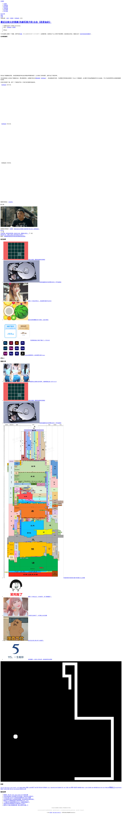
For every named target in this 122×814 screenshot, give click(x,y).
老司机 (120, 787)
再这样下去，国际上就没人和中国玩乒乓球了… (12, 234)
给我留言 (57, 807)
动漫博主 (24, 787)
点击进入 (10, 202)
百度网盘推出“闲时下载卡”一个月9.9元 (40, 340)
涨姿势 (75, 787)
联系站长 (61, 807)
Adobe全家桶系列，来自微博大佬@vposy (35, 355)
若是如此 (43, 78)
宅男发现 (9, 27)
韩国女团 (17, 789)
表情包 (5, 789)
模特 (72, 787)
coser (11, 787)
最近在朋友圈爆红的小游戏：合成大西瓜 (38, 319)
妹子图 (36, 787)
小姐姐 (51, 787)
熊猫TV (83, 787)
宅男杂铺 (5, 8)
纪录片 (104, 787)
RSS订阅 (3, 13)
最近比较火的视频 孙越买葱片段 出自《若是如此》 (26, 22)
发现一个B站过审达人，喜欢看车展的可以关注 (39, 301)
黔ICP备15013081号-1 (57, 812)
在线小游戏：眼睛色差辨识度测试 (36, 259)
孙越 (21, 34)
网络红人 (112, 787)
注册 (2, 16)
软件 (13, 789)
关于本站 (69, 807)
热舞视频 (79, 787)
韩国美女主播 (23, 789)
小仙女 (48, 787)
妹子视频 (5, 9)
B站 (5, 787)
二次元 (18, 787)
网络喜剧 (38, 78)
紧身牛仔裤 (100, 787)
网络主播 (107, 787)
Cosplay (14, 787)
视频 (8, 789)
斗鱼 (64, 787)
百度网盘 (89, 787)
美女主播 (117, 787)
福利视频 (96, 787)
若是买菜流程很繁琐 (85, 34)
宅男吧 (2, 1)
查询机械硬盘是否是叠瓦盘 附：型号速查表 (50, 282)
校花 (70, 787)
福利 (92, 787)
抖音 (62, 787)
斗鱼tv (67, 787)
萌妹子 (2, 789)
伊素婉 (20, 787)
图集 (27, 787)
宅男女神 (40, 787)
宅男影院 (5, 5)
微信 (54, 787)
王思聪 (86, 787)
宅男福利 (45, 787)
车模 (11, 789)
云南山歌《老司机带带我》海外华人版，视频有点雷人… (15, 233)
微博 (56, 787)
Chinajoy (8, 787)
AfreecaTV (3, 787)
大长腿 (30, 787)
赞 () (2, 230)
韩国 (15, 789)
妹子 (33, 787)
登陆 (2, 15)
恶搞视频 (59, 787)
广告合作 (53, 807)
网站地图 (65, 807)
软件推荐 (5, 6)
